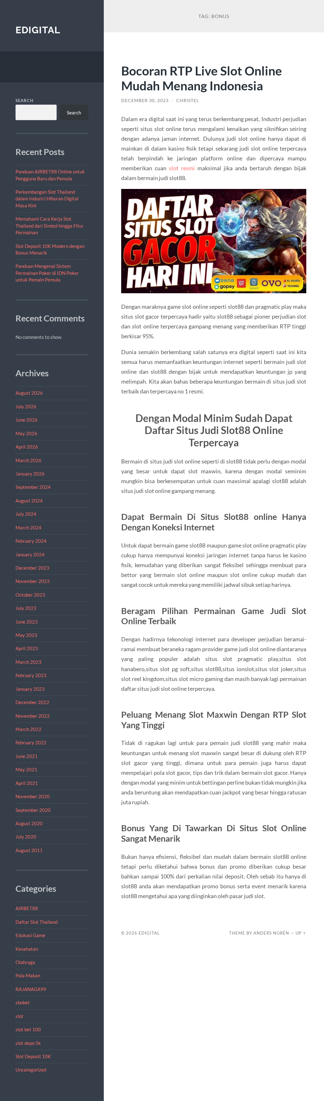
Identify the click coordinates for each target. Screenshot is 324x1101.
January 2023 (30, 689)
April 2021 (27, 783)
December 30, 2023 (145, 100)
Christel (187, 100)
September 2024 (33, 487)
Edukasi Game (30, 935)
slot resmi (182, 168)
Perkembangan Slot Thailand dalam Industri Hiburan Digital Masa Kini (47, 198)
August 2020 (29, 823)
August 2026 (29, 393)
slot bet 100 (28, 1029)
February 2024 (31, 541)
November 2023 (33, 581)
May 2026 (26, 433)
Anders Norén (271, 933)
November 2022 (33, 716)
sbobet (23, 1002)
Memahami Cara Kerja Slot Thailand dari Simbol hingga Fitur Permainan (50, 225)
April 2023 (27, 648)
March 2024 (28, 527)
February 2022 (31, 742)
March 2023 (28, 662)
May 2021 (26, 769)
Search (25, 100)
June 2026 (27, 420)
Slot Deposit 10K (33, 1056)
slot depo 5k (28, 1043)
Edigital (38, 30)
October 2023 (30, 595)
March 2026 (28, 460)
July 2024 (26, 514)
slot (19, 1016)
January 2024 (30, 554)
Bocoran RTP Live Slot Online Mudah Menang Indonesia (201, 78)
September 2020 (33, 810)
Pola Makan (28, 975)
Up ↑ (301, 933)
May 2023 (26, 635)
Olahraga (25, 962)
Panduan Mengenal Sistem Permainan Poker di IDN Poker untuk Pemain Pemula (47, 272)
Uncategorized (31, 1069)
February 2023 (31, 675)
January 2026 (30, 473)
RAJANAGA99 (31, 989)
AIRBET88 (27, 908)
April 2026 (27, 447)
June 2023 (27, 622)
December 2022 (32, 702)
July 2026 (26, 406)
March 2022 (28, 729)
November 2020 (33, 796)
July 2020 (26, 836)
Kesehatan (27, 949)
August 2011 (29, 850)
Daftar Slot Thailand (37, 922)
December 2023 (32, 568)
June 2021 (27, 756)
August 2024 (29, 500)
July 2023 (26, 608)
